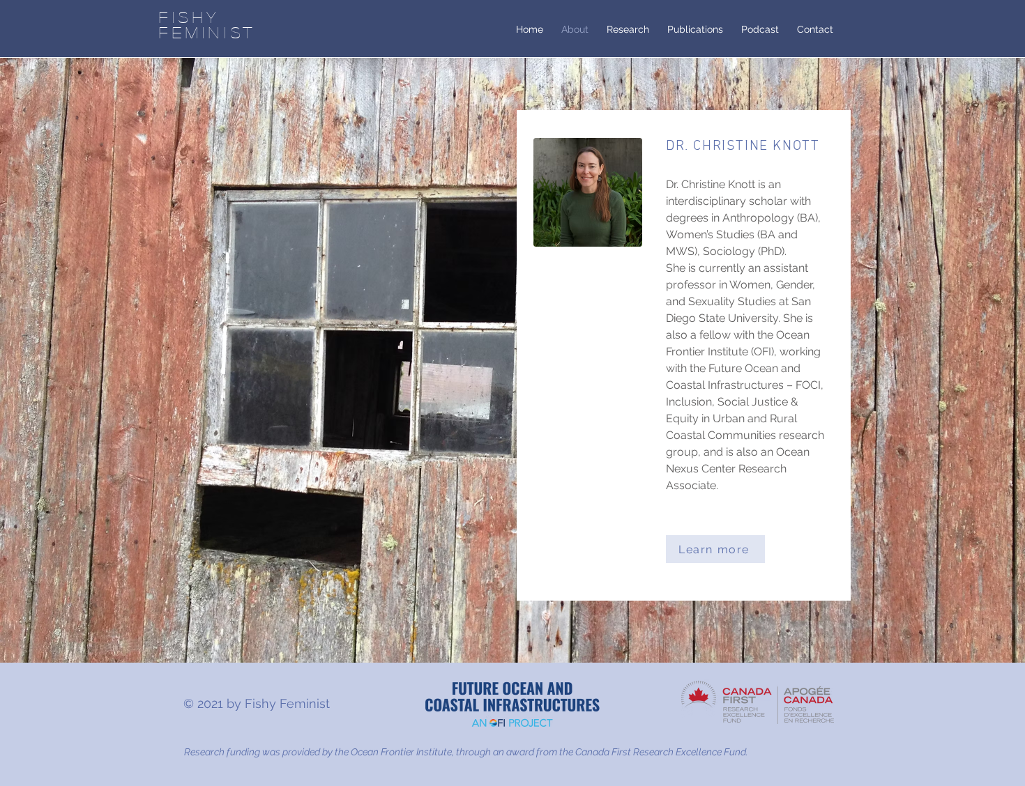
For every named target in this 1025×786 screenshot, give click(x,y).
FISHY (189, 16)
